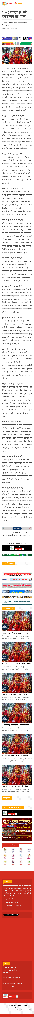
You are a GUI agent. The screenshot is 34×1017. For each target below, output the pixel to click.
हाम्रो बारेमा (13, 1006)
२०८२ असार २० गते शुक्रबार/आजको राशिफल (15, 633)
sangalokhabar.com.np (16, 1008)
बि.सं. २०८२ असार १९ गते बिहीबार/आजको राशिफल (16, 663)
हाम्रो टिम (8, 1006)
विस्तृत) (12, 896)
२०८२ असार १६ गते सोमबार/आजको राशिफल (15, 755)
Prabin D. (20, 1012)
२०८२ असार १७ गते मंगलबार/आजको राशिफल (15, 725)
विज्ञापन (19, 1006)
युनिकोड (25, 1006)
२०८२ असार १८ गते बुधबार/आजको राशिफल (14, 694)
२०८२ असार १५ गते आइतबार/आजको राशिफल (15, 786)
